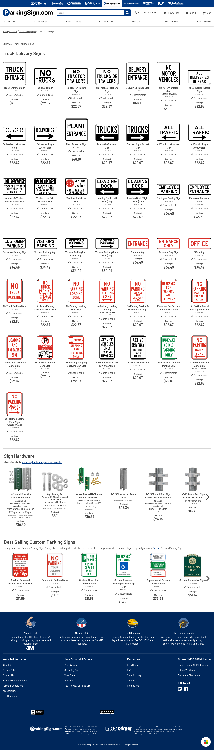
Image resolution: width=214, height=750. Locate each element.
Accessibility (9, 690)
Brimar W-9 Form (187, 670)
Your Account (71, 665)
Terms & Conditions (13, 685)
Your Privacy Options (75, 685)
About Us (7, 665)
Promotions (133, 685)
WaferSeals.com (155, 734)
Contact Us (8, 675)
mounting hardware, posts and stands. (42, 462)
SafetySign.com (157, 729)
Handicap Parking (73, 21)
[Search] (127, 12)
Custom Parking (9, 21)
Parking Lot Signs (139, 21)
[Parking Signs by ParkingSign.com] (26, 16)
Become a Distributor (189, 675)
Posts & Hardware (204, 21)
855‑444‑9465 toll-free (78, 727)
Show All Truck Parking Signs (19, 43)
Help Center (133, 665)
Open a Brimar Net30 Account (193, 665)
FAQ (129, 670)
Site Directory (10, 696)
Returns (68, 680)
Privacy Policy (10, 670)
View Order (70, 675)
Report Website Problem (15, 680)
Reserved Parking (106, 21)
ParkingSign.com (10, 31)
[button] (206, 742)
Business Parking (171, 21)
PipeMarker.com (153, 731)
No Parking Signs (40, 21)
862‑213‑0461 (92, 727)
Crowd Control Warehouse (173, 729)
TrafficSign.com (140, 731)
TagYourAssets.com (166, 731)
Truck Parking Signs (27, 31)
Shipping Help (134, 675)
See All (156, 548)
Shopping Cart (71, 670)
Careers (131, 680)
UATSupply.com (140, 734)
